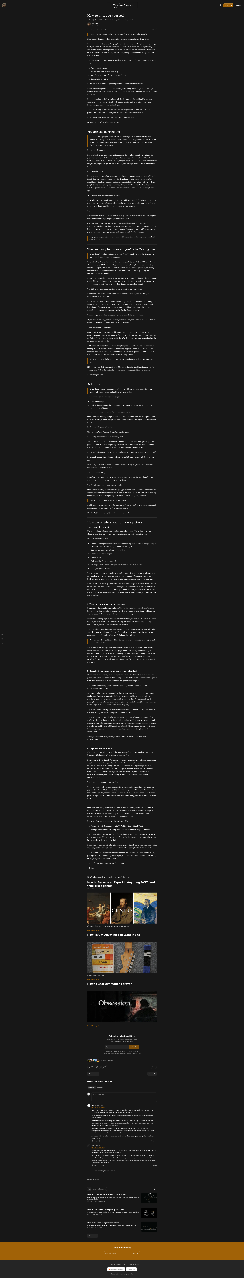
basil (93, 1145)
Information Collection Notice (121, 1053)
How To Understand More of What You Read (107, 1194)
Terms (126, 1264)
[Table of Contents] (2, 639)
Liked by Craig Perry (99, 1107)
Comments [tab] (91, 1087)
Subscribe (228, 5)
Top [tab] (89, 1189)
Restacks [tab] (100, 1087)
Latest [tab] (94, 1189)
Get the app (131, 1269)
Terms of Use (131, 1051)
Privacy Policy (136, 1053)
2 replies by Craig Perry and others (104, 1171)
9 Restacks (110, 1060)
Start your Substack (117, 1269)
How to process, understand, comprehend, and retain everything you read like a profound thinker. (113, 1198)
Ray (93, 1105)
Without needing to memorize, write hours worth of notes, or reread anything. (113, 1212)
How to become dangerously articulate (104, 1223)
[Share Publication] (220, 5)
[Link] (84, 131)
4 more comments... (93, 1179)
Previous (95, 1074)
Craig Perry (95, 23)
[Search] (216, 5)
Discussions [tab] (102, 1189)
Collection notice (134, 1264)
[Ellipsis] (155, 1105)
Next (150, 1074)
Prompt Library (110, 858)
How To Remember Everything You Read (105, 1209)
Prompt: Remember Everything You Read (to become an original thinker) (120, 829)
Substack (112, 1274)
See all (91, 1236)
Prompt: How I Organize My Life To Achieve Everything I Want (117, 826)
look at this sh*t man (96, 160)
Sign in (238, 5)
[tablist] (95, 1087)
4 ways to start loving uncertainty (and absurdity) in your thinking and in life (112, 1225)
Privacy (120, 1264)
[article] (122, 1199)
